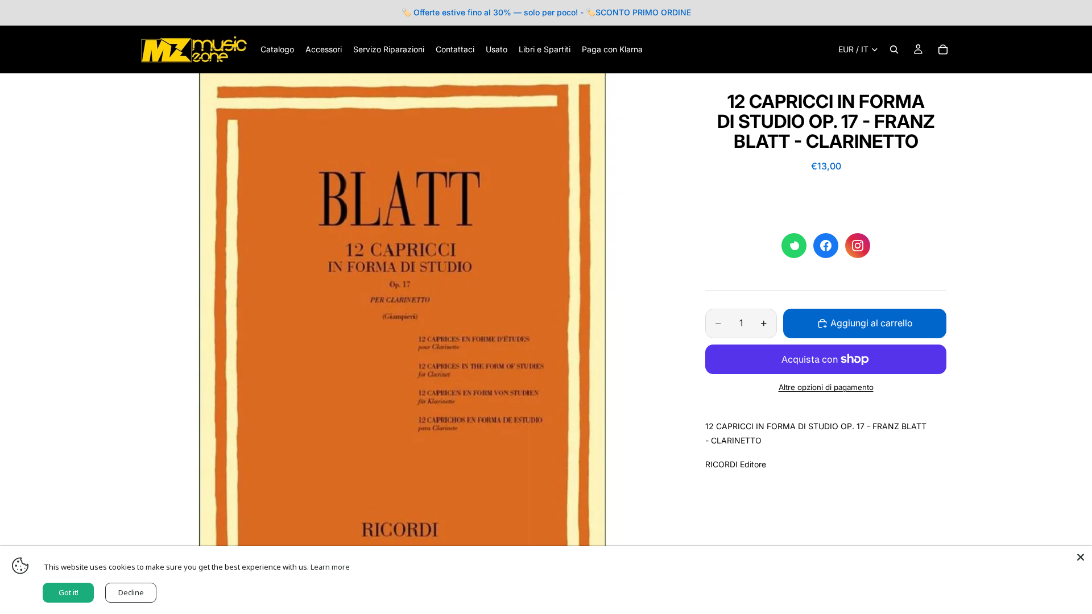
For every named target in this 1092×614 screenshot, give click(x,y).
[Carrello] (943, 49)
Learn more (330, 567)
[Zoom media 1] (402, 339)
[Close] (1080, 557)
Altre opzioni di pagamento (826, 387)
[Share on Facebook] (825, 245)
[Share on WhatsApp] (793, 245)
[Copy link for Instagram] (857, 245)
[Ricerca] (894, 49)
